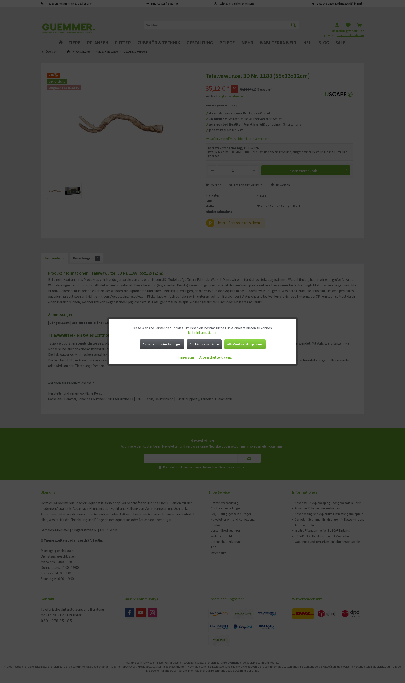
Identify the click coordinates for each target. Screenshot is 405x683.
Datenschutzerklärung (215, 357)
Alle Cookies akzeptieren (245, 344)
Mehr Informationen (202, 332)
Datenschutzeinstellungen (162, 344)
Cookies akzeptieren (204, 344)
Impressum (185, 357)
